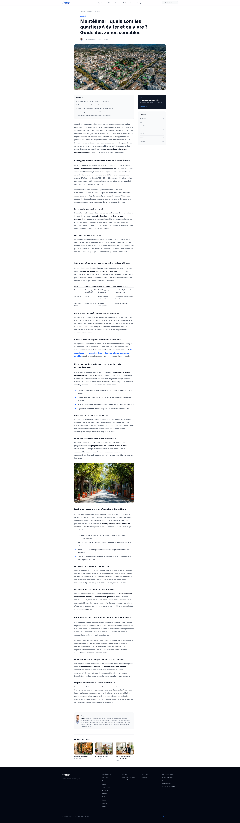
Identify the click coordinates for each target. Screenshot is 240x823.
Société (97, 11)
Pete (85, 39)
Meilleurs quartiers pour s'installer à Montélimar (92, 112)
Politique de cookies (168, 786)
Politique (118, 3)
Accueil (82, 11)
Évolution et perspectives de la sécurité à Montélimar (94, 115)
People (104, 806)
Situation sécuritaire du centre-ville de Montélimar (93, 105)
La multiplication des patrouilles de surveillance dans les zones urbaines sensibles (103, 353)
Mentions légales (167, 778)
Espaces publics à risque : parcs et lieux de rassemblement (96, 108)
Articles (89, 11)
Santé (132, 3)
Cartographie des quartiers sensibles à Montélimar (93, 101)
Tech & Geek (109, 3)
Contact (144, 778)
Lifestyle (139, 3)
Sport (100, 3)
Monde (104, 781)
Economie (93, 3)
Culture (125, 3)
